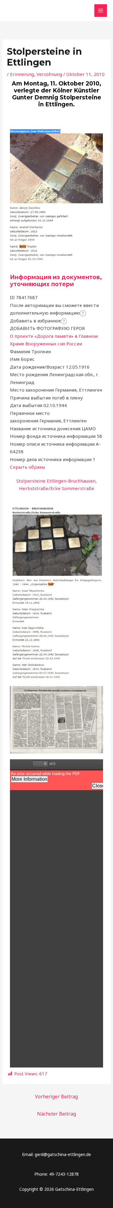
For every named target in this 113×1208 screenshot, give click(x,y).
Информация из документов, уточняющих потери (56, 281)
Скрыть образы (27, 467)
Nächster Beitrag (56, 1113)
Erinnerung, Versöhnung (36, 74)
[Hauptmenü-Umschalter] (100, 10)
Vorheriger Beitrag (56, 1096)
